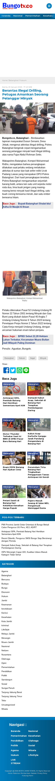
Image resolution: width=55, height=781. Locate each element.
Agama (4, 571)
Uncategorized (8, 705)
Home (10, 773)
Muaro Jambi (7, 642)
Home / (5, 80)
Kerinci (4, 613)
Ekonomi (5, 592)
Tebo (3, 700)
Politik (4, 675)
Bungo (4, 588)
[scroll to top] (50, 776)
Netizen (5, 650)
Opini (3, 663)
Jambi (4, 600)
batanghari (9, 358)
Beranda (5, 16)
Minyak (43, 358)
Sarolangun (6, 679)
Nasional (17, 16)
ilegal (32, 358)
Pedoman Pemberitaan (22, 773)
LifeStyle (5, 629)
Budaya (5, 583)
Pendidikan (6, 671)
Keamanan (6, 604)
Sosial (4, 684)
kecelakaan (6, 609)
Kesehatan (6, 617)
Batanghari (14, 80)
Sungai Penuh (8, 688)
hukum (22, 358)
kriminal (5, 625)
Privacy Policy (42, 773)
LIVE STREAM (15, 761)
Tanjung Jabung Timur (11, 696)
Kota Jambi (6, 621)
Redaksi (34, 773)
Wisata (4, 709)
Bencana (5, 579)
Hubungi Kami (27, 776)
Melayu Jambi (7, 634)
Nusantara (6, 654)
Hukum (23, 80)
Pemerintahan (32, 16)
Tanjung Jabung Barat (11, 692)
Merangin (5, 638)
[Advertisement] (27, 47)
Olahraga (5, 659)
